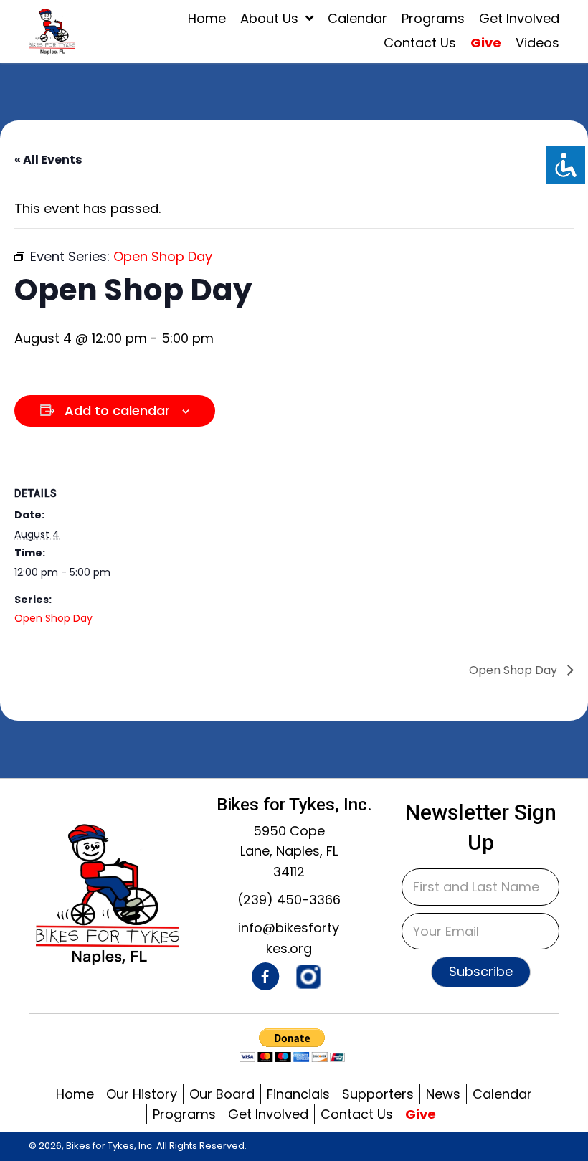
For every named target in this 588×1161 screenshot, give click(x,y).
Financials (298, 1094)
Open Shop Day (53, 618)
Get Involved (268, 1114)
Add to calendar (117, 411)
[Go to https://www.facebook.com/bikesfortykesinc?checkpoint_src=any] (265, 978)
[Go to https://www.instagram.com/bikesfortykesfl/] (308, 976)
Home (75, 1094)
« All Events (48, 159)
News (443, 1094)
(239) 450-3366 (289, 900)
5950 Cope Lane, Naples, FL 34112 (289, 851)
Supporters (378, 1094)
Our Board (222, 1094)
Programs (184, 1114)
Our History (141, 1094)
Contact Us (357, 1114)
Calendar (502, 1094)
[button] (481, 972)
